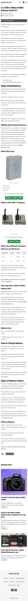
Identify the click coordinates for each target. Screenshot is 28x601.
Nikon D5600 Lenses (7, 80)
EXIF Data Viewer (20, 578)
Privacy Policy (20, 582)
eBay (15, 198)
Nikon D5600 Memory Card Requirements (12, 82)
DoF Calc (6, 582)
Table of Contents (8, 21)
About (18, 585)
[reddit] (12, 590)
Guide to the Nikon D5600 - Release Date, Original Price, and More (13, 515)
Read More (4, 507)
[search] (20, 2)
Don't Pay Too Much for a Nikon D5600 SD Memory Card (12, 551)
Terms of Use (11, 585)
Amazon (8, 198)
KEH (20, 198)
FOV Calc (12, 582)
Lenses (12, 578)
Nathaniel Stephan (8, 14)
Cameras (5, 578)
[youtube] (15, 590)
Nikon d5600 (9, 454)
